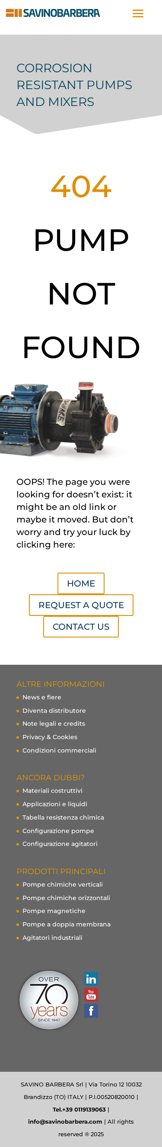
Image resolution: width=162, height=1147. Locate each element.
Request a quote (81, 605)
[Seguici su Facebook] (90, 1011)
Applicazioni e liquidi (54, 804)
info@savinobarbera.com (65, 1121)
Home (81, 583)
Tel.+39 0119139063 (79, 1109)
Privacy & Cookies (49, 737)
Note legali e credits (53, 723)
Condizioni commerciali (59, 750)
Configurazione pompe (58, 831)
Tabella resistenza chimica (63, 817)
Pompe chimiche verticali (62, 884)
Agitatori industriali (52, 938)
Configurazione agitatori (60, 844)
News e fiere (41, 697)
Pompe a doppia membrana (66, 924)
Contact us (81, 627)
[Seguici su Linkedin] (90, 979)
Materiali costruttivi (52, 791)
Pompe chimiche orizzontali (66, 898)
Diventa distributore (54, 710)
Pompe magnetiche (54, 911)
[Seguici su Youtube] (90, 995)
